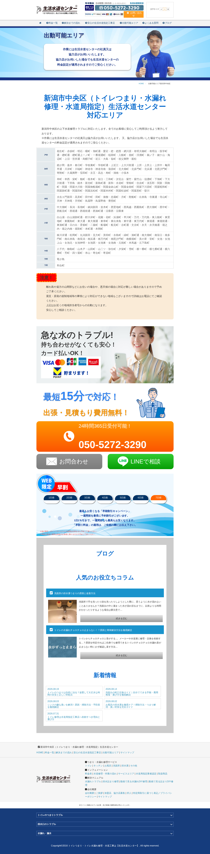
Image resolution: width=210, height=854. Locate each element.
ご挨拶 (99, 793)
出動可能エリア (130, 23)
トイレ (88, 765)
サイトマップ (127, 752)
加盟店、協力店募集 (114, 793)
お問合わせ (73, 461)
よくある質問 (151, 23)
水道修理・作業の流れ (105, 773)
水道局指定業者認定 (146, 773)
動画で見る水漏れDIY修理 (133, 781)
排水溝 (125, 765)
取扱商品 (162, 773)
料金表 (88, 773)
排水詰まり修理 (111, 781)
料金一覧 (53, 23)
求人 (129, 793)
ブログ (168, 23)
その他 (133, 765)
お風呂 (107, 765)
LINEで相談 (146, 461)
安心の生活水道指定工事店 (101, 23)
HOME (39, 752)
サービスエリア (126, 773)
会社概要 (89, 793)
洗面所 (116, 765)
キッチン (98, 765)
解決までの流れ (72, 23)
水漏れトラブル (93, 781)
